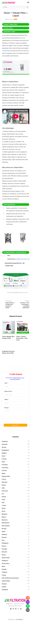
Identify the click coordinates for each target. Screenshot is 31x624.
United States (6, 581)
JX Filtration (19, 619)
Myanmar (4, 520)
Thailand (4, 572)
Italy (3, 502)
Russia (4, 555)
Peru (3, 540)
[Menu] (27, 2)
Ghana (4, 485)
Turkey (4, 575)
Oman (15, 19)
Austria (4, 447)
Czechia (4, 470)
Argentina (5, 441)
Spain (3, 566)
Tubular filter (6, 50)
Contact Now (15, 425)
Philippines (5, 543)
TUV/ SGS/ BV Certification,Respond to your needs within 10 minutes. (15, 378)
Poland (4, 546)
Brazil (3, 456)
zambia (4, 586)
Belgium (4, 453)
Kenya (3, 508)
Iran (3, 493)
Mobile (6, 399)
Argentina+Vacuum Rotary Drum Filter (8, 352)
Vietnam (4, 584)
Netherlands (5, 523)
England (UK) (6, 476)
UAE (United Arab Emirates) (10, 578)
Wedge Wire (9, 603)
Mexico (4, 517)
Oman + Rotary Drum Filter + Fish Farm (22, 338)
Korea (3, 511)
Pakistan (4, 534)
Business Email (8, 391)
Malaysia (4, 514)
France (4, 479)
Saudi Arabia (5, 557)
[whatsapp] (18, 609)
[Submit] (27, 7)
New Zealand (6, 525)
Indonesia (5, 491)
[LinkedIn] (16, 609)
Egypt (3, 473)
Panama (4, 537)
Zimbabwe (5, 589)
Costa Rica (5, 467)
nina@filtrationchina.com (22, 259)
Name (6, 383)
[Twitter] (13, 609)
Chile (3, 462)
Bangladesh (5, 450)
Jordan (4, 505)
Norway (4, 528)
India (3, 488)
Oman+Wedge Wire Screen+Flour (8, 337)
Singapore (5, 560)
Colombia (5, 464)
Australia (4, 444)
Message (6, 407)
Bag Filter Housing (19, 603)
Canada (4, 459)
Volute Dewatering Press (15, 606)
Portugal (4, 549)
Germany (4, 482)
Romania (4, 552)
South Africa (5, 563)
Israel (3, 499)
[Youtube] (21, 609)
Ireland (4, 496)
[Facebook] (11, 609)
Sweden (4, 569)
